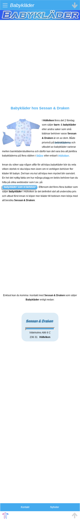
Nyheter (54, 507)
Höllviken (64, 155)
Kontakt (25, 507)
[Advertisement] (40, 60)
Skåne (39, 155)
